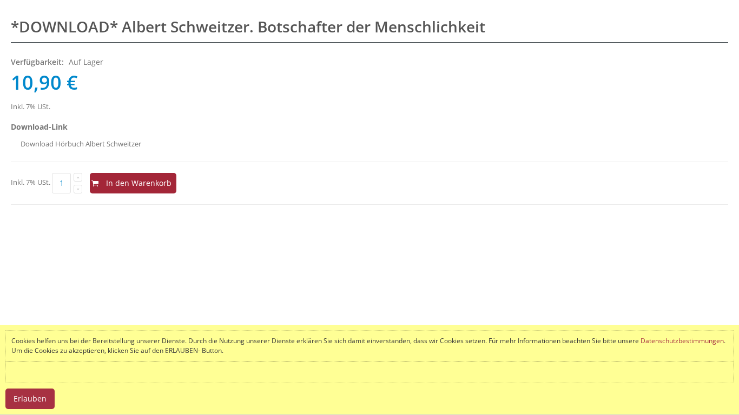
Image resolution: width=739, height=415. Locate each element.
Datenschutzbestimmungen (682, 340)
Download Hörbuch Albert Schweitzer (81, 144)
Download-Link (39, 127)
